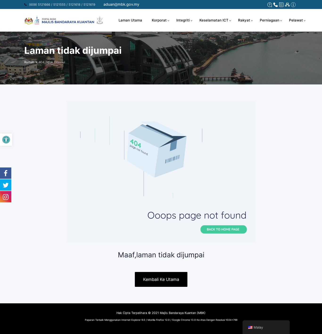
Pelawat (296, 20)
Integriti (183, 20)
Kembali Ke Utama (161, 279)
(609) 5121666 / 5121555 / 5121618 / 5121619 (62, 4)
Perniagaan (269, 20)
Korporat (159, 20)
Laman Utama (130, 20)
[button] (6, 140)
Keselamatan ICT (213, 20)
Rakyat (244, 20)
